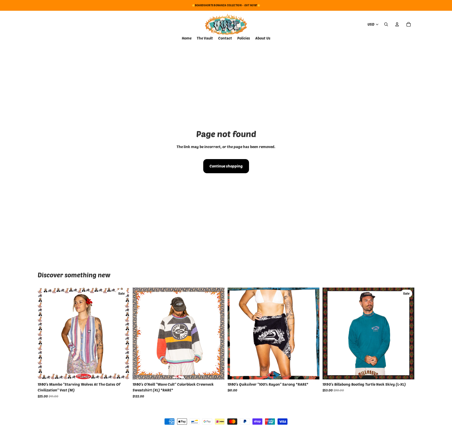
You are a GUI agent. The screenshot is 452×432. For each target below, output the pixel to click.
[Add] (121, 371)
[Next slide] (216, 333)
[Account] (397, 24)
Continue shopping (226, 166)
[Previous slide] (140, 333)
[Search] (386, 24)
